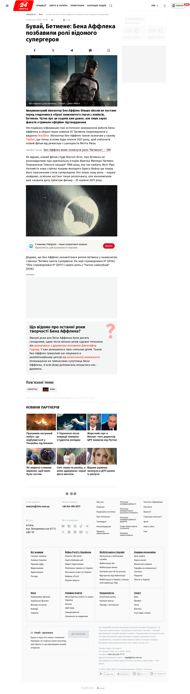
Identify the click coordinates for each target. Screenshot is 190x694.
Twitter (30, 139)
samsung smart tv (157, 673)
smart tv (140, 673)
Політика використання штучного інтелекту (129, 511)
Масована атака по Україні (78, 572)
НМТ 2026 (69, 608)
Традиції (41, 5)
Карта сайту (149, 527)
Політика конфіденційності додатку (128, 520)
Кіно (41, 14)
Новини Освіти (73, 593)
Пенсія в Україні (142, 579)
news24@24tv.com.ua (38, 506)
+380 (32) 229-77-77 (116, 654)
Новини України (38, 560)
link (63, 526)
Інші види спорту (142, 613)
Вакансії (147, 512)
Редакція (100, 507)
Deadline (43, 135)
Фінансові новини (143, 564)
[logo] (23, 6)
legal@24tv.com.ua (133, 657)
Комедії (34, 609)
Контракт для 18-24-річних (112, 571)
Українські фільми (40, 601)
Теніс (136, 605)
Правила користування (102, 532)
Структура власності (153, 517)
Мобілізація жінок (108, 567)
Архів (146, 522)
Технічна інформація (153, 502)
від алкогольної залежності (80, 357)
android (107, 673)
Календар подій (96, 5)
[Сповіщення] (165, 6)
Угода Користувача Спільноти (128, 527)
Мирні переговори (74, 564)
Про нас (100, 502)
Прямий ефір (37, 564)
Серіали (34, 613)
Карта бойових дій (74, 560)
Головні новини (38, 556)
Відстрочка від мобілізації (112, 575)
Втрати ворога (72, 580)
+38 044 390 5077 (71, 506)
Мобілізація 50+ (107, 563)
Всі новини (37, 552)
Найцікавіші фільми (40, 597)
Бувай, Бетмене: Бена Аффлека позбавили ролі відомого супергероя (78, 14)
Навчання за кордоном (76, 616)
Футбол (137, 601)
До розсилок (79, 634)
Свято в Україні (58, 5)
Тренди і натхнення (109, 605)
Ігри (145, 532)
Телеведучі (101, 522)
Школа (68, 604)
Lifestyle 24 (31, 14)
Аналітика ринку (108, 597)
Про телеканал (103, 517)
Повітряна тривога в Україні (79, 568)
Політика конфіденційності (128, 503)
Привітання (77, 5)
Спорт (137, 593)
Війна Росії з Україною (78, 552)
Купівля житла (107, 601)
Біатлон (138, 609)
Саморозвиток (72, 612)
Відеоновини (37, 568)
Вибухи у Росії (72, 576)
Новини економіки (145, 552)
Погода (34, 576)
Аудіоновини (37, 572)
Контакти (148, 507)
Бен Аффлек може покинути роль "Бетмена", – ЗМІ (77, 150)
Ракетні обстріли (73, 556)
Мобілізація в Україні (112, 552)
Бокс (136, 597)
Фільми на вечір (39, 605)
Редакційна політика (105, 512)
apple (123, 673)
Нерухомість (107, 593)
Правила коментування (126, 534)
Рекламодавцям (103, 527)
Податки (138, 575)
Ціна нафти (139, 556)
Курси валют (140, 560)
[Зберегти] (108, 50)
